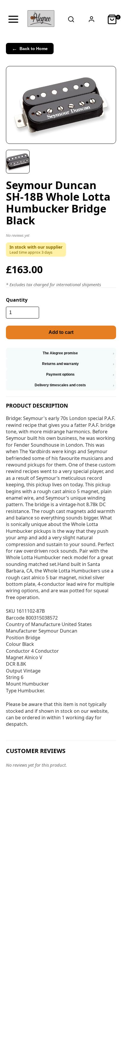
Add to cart (61, 332)
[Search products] (71, 19)
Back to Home (30, 49)
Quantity (17, 300)
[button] (61, 236)
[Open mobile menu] (13, 19)
